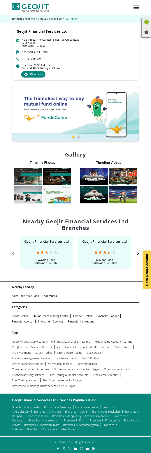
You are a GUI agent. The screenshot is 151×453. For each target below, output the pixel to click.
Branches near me (23, 18)
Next (136, 254)
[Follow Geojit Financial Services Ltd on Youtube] (87, 447)
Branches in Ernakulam (106, 411)
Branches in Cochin (76, 411)
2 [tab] (78, 136)
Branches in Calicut (87, 407)
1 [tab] (73, 136)
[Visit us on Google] (63, 447)
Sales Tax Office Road (25, 296)
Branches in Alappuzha (26, 407)
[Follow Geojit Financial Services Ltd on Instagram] (81, 447)
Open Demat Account (147, 270)
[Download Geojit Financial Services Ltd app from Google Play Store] (146, 26)
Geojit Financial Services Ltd (46, 241)
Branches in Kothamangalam (81, 425)
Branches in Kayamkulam (44, 420)
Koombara (50, 296)
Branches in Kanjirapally (66, 416)
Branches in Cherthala (47, 411)
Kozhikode (55, 18)
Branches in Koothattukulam (41, 425)
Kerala (42, 18)
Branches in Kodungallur (105, 420)
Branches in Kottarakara (42, 429)
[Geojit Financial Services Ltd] (30, 7)
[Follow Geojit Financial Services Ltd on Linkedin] (75, 447)
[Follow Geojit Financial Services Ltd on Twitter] (69, 447)
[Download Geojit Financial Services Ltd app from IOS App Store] (146, 33)
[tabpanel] (75, 113)
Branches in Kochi (75, 420)
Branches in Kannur (97, 416)
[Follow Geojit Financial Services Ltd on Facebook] (57, 447)
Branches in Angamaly (57, 407)
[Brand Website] (93, 447)
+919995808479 (31, 59)
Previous (15, 254)
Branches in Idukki (37, 416)
